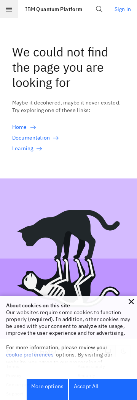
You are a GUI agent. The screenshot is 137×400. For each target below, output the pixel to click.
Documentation (31, 137)
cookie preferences (30, 354)
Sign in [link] (123, 9)
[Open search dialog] (99, 9)
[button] (131, 301)
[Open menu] (9, 9)
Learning (22, 148)
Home (19, 127)
